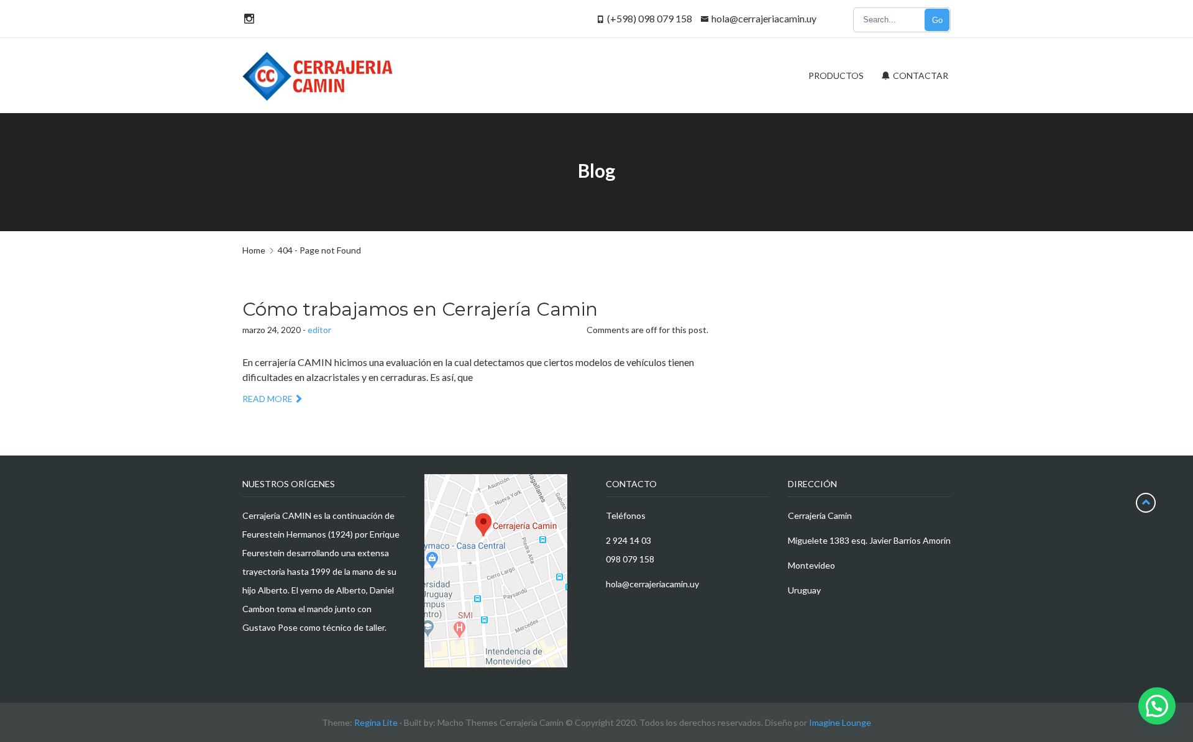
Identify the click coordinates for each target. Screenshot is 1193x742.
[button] (1157, 706)
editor (319, 329)
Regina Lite (376, 722)
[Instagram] (247, 18)
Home (253, 250)
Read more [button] (267, 398)
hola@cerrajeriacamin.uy (763, 18)
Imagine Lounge (840, 722)
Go (937, 20)
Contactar (919, 75)
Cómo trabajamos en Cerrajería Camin (420, 309)
